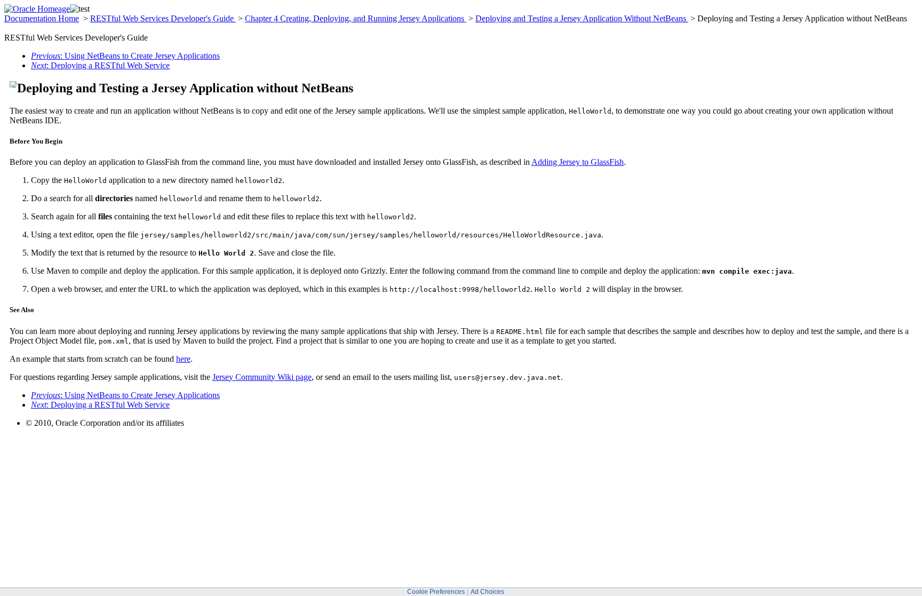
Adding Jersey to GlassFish (577, 161)
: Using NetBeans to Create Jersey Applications (125, 55)
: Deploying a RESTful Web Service (100, 65)
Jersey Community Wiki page (262, 377)
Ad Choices (487, 591)
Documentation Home (41, 18)
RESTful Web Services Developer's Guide (163, 18)
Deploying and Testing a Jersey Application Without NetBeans (581, 18)
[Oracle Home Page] (37, 8)
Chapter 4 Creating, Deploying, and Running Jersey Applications (355, 18)
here (183, 358)
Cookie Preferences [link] (436, 591)
